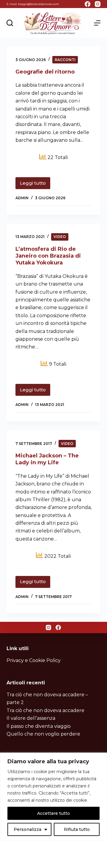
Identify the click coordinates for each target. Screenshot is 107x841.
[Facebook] (87, 4)
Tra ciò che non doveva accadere (45, 710)
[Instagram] (97, 4)
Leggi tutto (35, 184)
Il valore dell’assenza (31, 718)
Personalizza (27, 829)
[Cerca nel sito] (10, 23)
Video (60, 236)
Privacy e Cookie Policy (34, 660)
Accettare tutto (53, 813)
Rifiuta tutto (77, 829)
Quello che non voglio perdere (43, 734)
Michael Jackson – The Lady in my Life (47, 459)
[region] (53, 797)
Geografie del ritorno (45, 71)
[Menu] (97, 23)
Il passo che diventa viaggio (39, 726)
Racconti (65, 59)
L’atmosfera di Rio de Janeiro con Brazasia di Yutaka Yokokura (48, 256)
